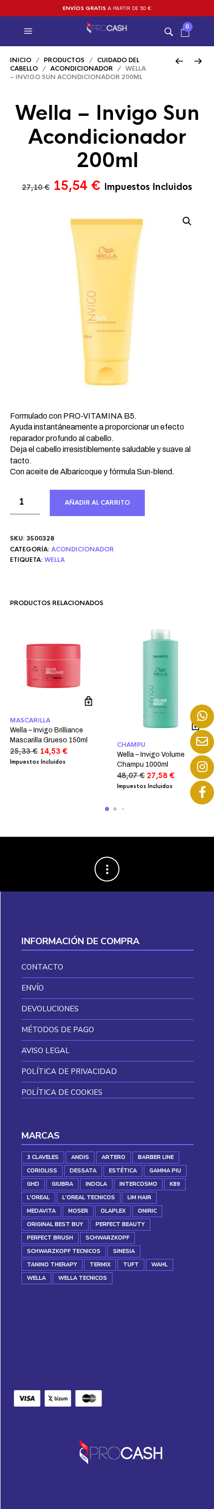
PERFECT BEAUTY (120, 1224)
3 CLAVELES (43, 1157)
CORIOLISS (42, 1170)
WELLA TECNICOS (82, 1278)
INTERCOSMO (138, 1184)
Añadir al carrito (97, 503)
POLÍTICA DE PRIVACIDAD (69, 1071)
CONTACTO (42, 967)
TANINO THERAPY (52, 1264)
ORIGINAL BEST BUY (55, 1224)
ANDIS (80, 1157)
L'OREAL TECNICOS (88, 1197)
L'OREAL (38, 1197)
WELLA (54, 560)
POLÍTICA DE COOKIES (62, 1092)
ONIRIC (147, 1211)
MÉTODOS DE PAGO (57, 1030)
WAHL (159, 1264)
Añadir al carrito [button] (88, 701)
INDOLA (96, 1184)
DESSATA (83, 1170)
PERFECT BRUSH (50, 1238)
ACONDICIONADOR (81, 69)
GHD (33, 1184)
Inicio (20, 60)
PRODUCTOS (64, 60)
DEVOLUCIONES (50, 1009)
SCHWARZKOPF (107, 1238)
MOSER (78, 1211)
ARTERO (113, 1157)
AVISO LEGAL (45, 1051)
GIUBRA (62, 1184)
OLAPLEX (113, 1211)
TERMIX (100, 1264)
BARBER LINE (156, 1157)
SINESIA (124, 1251)
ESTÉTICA (123, 1170)
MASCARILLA (30, 720)
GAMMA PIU (165, 1170)
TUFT (131, 1264)
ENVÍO (32, 988)
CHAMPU (131, 745)
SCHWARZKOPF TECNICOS (64, 1251)
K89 (175, 1184)
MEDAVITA (41, 1211)
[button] (29, 31)
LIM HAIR (139, 1197)
